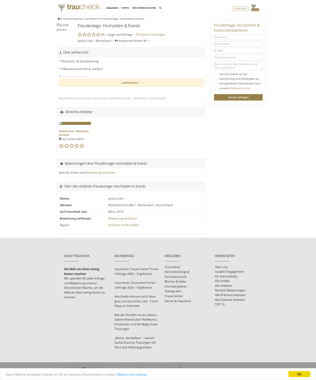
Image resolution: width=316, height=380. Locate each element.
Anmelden (240, 8)
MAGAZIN (112, 8)
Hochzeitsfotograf (177, 272)
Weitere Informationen (132, 374)
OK (299, 374)
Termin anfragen (238, 97)
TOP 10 (220, 304)
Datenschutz (238, 88)
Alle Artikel (222, 281)
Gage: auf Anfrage (120, 35)
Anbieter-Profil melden (124, 225)
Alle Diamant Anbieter (230, 300)
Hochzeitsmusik (175, 277)
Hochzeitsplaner (176, 286)
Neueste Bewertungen (230, 290)
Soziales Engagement (229, 272)
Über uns (221, 267)
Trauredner (172, 267)
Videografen (173, 291)
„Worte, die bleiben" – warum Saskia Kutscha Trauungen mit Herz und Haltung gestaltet (135, 342)
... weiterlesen (129, 83)
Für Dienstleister (226, 276)
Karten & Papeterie (178, 301)
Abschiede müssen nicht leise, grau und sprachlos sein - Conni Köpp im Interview (136, 301)
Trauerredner (174, 296)
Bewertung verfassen (100, 173)
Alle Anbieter (223, 286)
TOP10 (125, 8)
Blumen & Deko (175, 281)
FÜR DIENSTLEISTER (144, 8)
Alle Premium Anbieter (230, 295)
